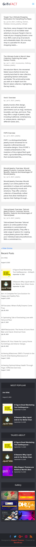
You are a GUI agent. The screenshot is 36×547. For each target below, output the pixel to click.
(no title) (4, 258)
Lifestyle (24, 24)
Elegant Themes (17, 540)
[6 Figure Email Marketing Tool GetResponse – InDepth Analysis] (6, 273)
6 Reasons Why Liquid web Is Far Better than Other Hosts (23, 283)
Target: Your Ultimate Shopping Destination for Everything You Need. (18, 18)
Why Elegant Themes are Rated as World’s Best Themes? (24, 468)
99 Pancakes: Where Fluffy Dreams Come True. (16, 307)
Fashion (25, 22)
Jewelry (18, 24)
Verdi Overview (10, 98)
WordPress (18, 542)
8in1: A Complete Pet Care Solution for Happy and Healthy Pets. (15, 295)
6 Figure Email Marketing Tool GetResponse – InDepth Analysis (23, 271)
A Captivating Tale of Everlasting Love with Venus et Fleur (17, 318)
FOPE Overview (9, 133)
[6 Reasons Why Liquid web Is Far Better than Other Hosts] (6, 286)
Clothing (19, 22)
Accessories (20, 63)
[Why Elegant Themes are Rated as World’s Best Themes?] (8, 471)
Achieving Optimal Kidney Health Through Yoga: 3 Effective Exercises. (17, 366)
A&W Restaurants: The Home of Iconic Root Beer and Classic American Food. (17, 330)
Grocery (13, 24)
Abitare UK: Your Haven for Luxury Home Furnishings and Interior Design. (16, 342)
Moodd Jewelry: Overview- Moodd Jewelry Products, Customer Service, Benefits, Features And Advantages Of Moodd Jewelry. (18, 171)
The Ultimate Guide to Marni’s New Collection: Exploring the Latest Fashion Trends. (17, 58)
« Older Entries (6, 248)
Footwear (7, 24)
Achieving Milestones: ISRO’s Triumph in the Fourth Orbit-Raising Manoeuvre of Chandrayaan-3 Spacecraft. (17, 354)
